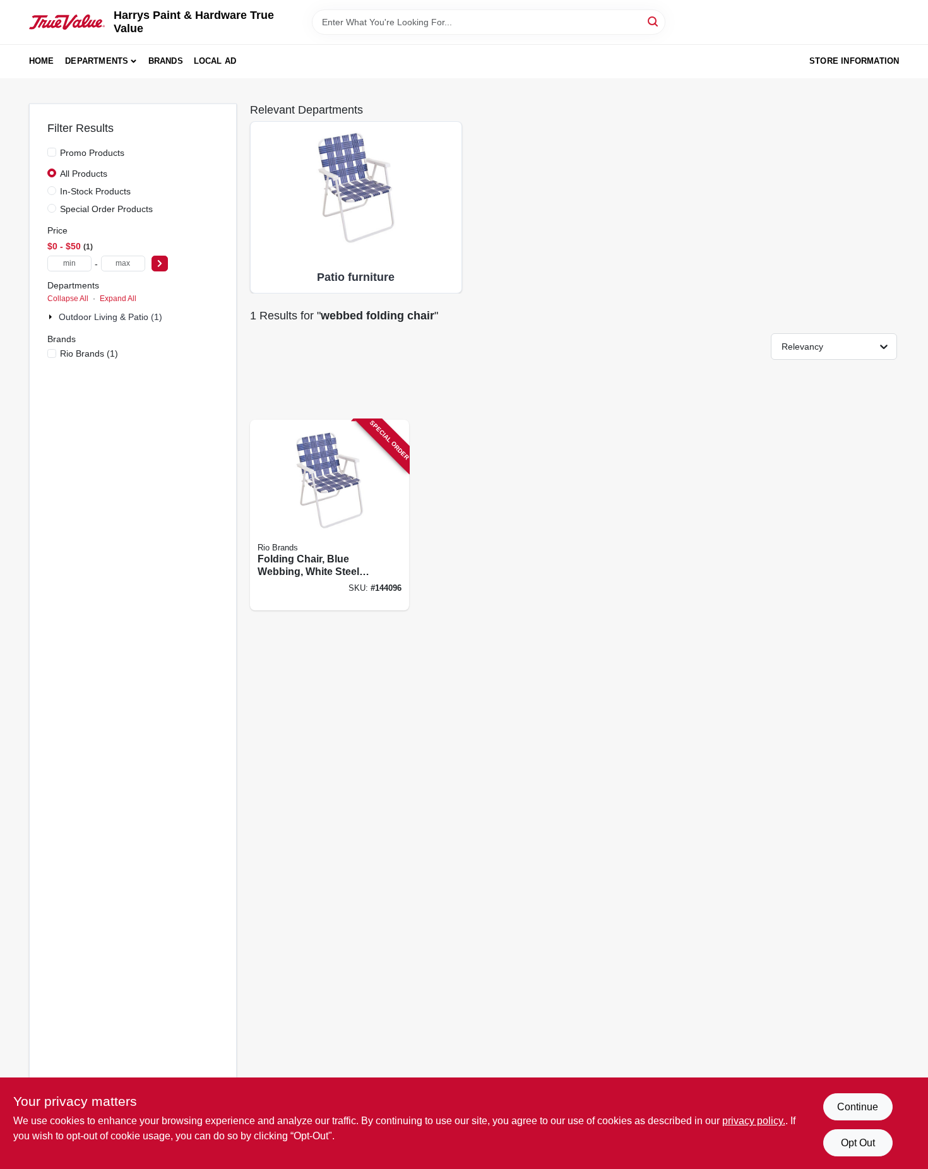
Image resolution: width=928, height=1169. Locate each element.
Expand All (118, 298)
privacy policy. (753, 1120)
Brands (165, 61)
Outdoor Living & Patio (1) (110, 317)
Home (41, 61)
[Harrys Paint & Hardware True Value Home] (67, 22)
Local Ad (215, 61)
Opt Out (858, 1142)
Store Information (854, 61)
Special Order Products (106, 209)
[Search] (654, 21)
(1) (89, 353)
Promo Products (92, 153)
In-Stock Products (95, 191)
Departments (96, 61)
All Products (83, 173)
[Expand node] (51, 316)
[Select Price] (160, 263)
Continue (857, 1106)
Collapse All (67, 298)
